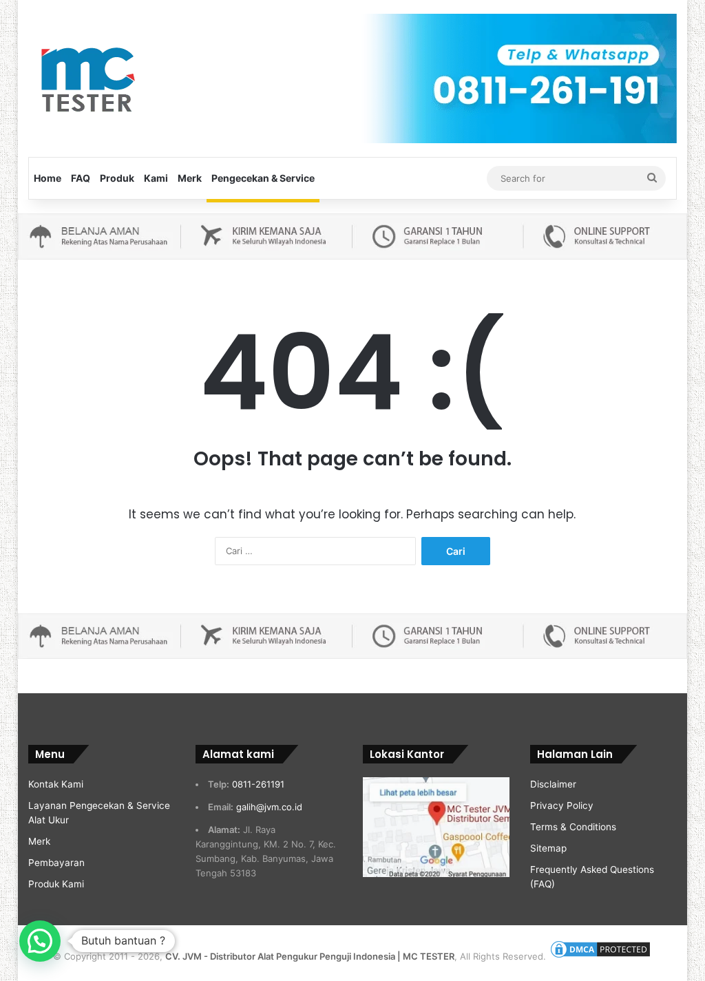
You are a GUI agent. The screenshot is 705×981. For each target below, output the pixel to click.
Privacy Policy (561, 805)
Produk (117, 178)
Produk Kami (56, 883)
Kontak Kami (55, 784)
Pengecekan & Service (263, 178)
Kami (156, 178)
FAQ (80, 178)
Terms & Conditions (573, 826)
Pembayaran (56, 862)
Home (47, 178)
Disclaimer (553, 784)
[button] (40, 941)
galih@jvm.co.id (269, 806)
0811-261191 (258, 784)
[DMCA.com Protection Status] (600, 956)
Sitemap (548, 848)
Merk (190, 178)
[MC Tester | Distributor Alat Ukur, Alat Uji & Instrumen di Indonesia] (85, 77)
